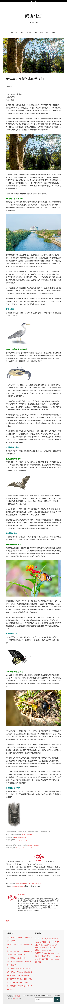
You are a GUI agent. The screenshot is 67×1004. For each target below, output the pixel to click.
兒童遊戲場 (44, 942)
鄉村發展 (57, 959)
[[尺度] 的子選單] (18, 32)
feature (37, 939)
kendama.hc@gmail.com (18, 886)
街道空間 (44, 959)
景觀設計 (38, 950)
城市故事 (38, 948)
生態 (7, 921)
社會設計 (51, 956)
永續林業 (53, 953)
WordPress (15, 998)
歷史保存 (49, 950)
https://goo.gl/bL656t (20, 837)
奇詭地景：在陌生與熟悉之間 (16, 955)
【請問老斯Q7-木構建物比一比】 (17, 958)
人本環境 (44, 938)
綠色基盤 (36, 959)
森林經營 (44, 950)
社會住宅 (45, 956)
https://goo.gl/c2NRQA (21, 840)
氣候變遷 (47, 953)
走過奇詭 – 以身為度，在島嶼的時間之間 (19, 951)
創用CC (42, 945)
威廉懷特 (45, 948)
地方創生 (55, 945)
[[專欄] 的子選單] (37, 32)
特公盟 (57, 953)
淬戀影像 (17, 996)
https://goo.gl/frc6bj (27, 834)
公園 (36, 945)
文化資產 (52, 948)
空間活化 (57, 956)
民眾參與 (39, 953)
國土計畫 (48, 945)
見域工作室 (21, 894)
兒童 (50, 939)
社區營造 (37, 956)
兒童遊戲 (37, 942)
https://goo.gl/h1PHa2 (33, 845)
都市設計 (51, 959)
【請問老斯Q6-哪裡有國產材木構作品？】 (20, 968)
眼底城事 (33, 16)
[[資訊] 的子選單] (43, 32)
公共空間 (54, 942)
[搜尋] (57, 999)
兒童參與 (55, 939)
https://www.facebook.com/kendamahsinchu (28, 848)
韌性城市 (38, 962)
